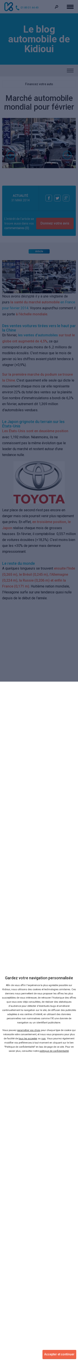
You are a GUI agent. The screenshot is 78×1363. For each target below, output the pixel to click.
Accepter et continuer (59, 1354)
